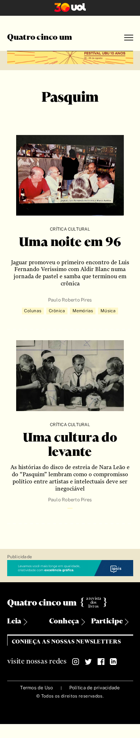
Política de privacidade (94, 687)
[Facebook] (100, 661)
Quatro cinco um (40, 38)
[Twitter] (88, 661)
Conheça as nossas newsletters (66, 642)
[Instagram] (75, 661)
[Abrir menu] (128, 38)
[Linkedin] (113, 661)
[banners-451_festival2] (70, 56)
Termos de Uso (36, 687)
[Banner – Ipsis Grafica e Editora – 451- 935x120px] (70, 568)
